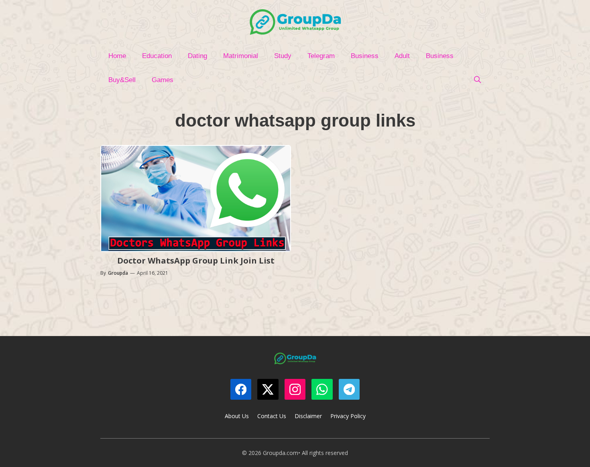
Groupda (118, 273)
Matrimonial (240, 56)
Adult (402, 56)
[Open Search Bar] (477, 80)
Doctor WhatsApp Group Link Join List (196, 260)
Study (282, 56)
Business (364, 56)
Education (157, 56)
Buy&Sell (122, 80)
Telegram (321, 56)
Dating (197, 56)
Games (162, 80)
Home (117, 56)
